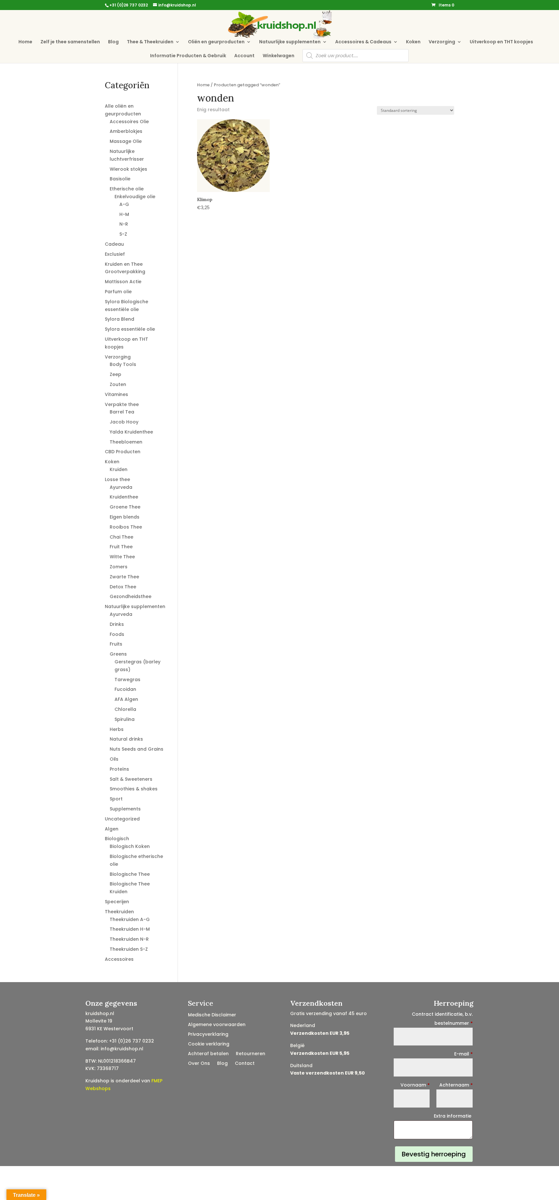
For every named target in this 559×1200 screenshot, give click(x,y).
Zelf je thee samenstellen (70, 42)
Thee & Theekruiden (150, 42)
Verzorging (442, 42)
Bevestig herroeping (434, 1154)
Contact (245, 1063)
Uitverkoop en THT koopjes (501, 42)
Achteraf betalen (208, 1054)
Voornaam (415, 1085)
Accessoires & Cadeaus (363, 42)
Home (25, 42)
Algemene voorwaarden (217, 1025)
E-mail (463, 1054)
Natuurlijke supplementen (290, 42)
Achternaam (456, 1085)
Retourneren (250, 1054)
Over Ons (199, 1063)
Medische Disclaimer (212, 1015)
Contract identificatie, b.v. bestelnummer (442, 1018)
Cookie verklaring (208, 1044)
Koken (413, 42)
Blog (113, 42)
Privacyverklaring (208, 1034)
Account (244, 56)
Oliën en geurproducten (216, 42)
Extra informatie (453, 1116)
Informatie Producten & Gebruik (188, 56)
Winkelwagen (278, 56)
